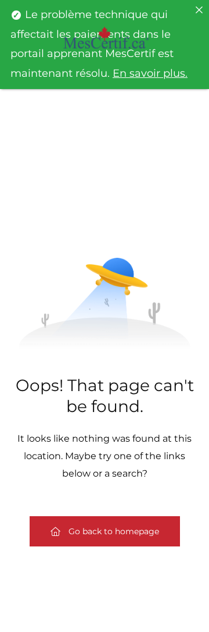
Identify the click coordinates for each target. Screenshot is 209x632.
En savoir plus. (150, 73)
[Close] (199, 10)
